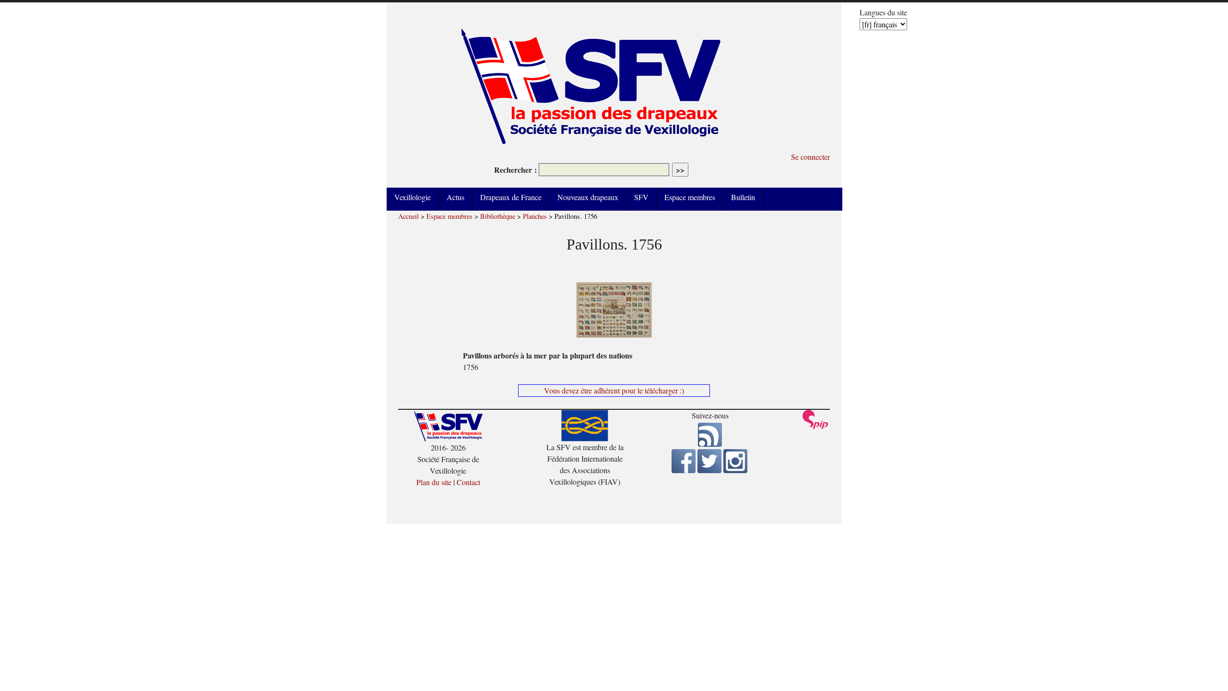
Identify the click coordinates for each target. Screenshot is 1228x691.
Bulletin (743, 197)
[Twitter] (709, 470)
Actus (455, 197)
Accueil (408, 216)
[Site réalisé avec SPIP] (815, 426)
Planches (535, 216)
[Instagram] (735, 470)
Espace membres (689, 197)
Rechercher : (515, 169)
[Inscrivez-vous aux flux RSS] (710, 444)
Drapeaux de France (511, 197)
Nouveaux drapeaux (587, 197)
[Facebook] (684, 470)
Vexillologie (412, 197)
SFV (641, 197)
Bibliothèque (497, 216)
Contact (468, 482)
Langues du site (883, 12)
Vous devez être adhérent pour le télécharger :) (614, 390)
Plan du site (433, 482)
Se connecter (810, 157)
